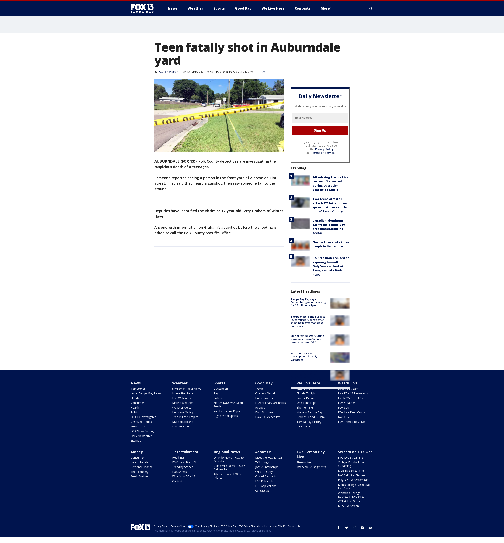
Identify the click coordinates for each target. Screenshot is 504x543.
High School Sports (226, 416)
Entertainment (185, 452)
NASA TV (343, 417)
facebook (338, 527)
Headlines (178, 457)
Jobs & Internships (266, 467)
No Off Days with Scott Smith (228, 404)
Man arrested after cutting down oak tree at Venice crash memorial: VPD (307, 339)
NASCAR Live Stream (351, 475)
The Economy (139, 472)
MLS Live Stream (349, 506)
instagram (354, 527)
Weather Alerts (181, 407)
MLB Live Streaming (351, 470)
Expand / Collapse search (371, 8)
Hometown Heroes (267, 398)
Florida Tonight (306, 393)
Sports (219, 383)
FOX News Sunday (142, 431)
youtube (362, 527)
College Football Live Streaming (351, 464)
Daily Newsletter (141, 436)
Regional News (227, 452)
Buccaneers (221, 388)
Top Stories (138, 388)
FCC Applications (265, 486)
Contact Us (262, 490)
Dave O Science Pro (268, 417)
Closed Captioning (266, 476)
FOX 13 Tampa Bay (192, 71)
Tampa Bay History (309, 422)
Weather (180, 383)
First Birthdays (264, 412)
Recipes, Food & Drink (311, 417)
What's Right (305, 388)
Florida (135, 398)
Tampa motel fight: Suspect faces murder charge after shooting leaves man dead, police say (308, 321)
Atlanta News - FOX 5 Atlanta (227, 475)
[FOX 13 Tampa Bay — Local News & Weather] (144, 8)
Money (137, 452)
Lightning (219, 398)
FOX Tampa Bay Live (351, 422)
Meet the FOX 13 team (269, 457)
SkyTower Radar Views (186, 388)
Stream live (304, 462)
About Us (263, 452)
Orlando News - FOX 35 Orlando (229, 459)
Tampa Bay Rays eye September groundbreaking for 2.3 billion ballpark (308, 302)
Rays (217, 393)
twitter (346, 527)
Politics (135, 412)
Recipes (260, 407)
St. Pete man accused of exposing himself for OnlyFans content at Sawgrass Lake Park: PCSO (331, 266)
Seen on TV (138, 426)
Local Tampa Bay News (146, 393)
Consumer (137, 403)
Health (135, 407)
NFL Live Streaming (350, 457)
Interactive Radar (183, 393)
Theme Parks (305, 407)
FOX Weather (180, 426)
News (210, 71)
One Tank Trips (306, 403)
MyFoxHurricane (182, 422)
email (370, 527)
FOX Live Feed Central (352, 412)
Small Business (140, 476)
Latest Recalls (139, 462)
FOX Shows (179, 472)
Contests (178, 481)
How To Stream (348, 388)
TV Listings (262, 462)
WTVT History (264, 472)
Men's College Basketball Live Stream (354, 486)
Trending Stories (182, 467)
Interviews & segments (311, 467)
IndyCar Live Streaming (352, 480)
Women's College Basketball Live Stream (352, 494)
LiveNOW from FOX (350, 398)
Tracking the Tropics (185, 417)
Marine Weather (182, 403)
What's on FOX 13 (183, 476)
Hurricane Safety (182, 412)
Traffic (259, 388)
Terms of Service (322, 152)
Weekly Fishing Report (228, 411)
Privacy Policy (324, 149)
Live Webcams (181, 398)
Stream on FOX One (355, 452)
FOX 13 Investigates (143, 417)
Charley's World (265, 393)
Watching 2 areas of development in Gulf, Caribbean (304, 356)
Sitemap (136, 440)
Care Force (304, 426)
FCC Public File (264, 481)
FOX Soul (344, 407)
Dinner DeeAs (305, 398)
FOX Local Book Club (185, 462)
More (325, 8)
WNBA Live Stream (350, 501)
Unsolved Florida (141, 422)
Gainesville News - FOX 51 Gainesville (230, 467)
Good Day (263, 383)
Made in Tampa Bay (309, 412)
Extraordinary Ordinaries (270, 403)
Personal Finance (142, 467)
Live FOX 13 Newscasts (353, 393)
